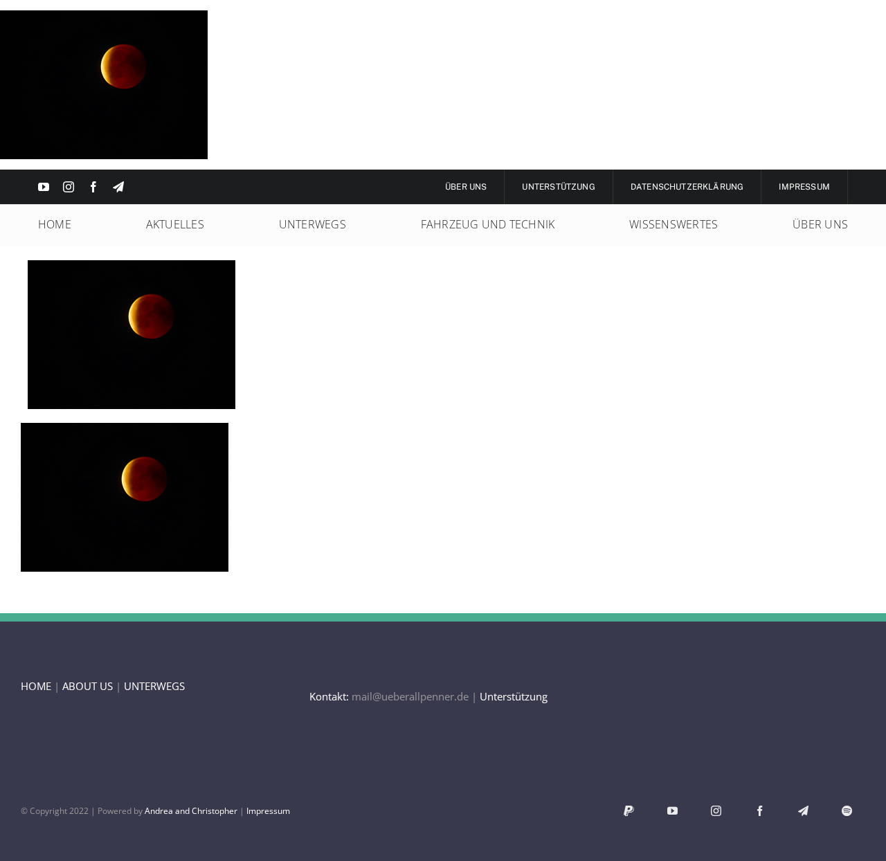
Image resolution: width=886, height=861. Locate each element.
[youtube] (43, 186)
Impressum (268, 811)
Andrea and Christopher (191, 811)
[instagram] (68, 186)
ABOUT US (87, 686)
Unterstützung (514, 696)
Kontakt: (329, 696)
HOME (36, 686)
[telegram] (118, 186)
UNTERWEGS (154, 686)
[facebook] (93, 186)
